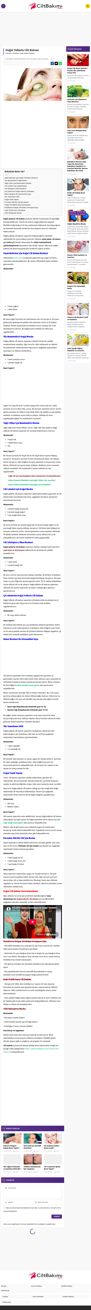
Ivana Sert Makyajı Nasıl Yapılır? (76, 132)
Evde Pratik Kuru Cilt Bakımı (15, 210)
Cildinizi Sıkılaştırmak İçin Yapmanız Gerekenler (32, 1169)
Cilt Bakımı (16, 53)
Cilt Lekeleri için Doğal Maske (16, 186)
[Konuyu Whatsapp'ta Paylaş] (60, 63)
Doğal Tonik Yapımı (12, 200)
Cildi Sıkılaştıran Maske (13, 213)
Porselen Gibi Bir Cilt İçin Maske (17, 202)
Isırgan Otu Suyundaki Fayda (76, 287)
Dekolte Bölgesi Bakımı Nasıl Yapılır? (11, 1147)
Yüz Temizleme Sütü (12, 197)
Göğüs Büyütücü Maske (76, 224)
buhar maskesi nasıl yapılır (28, 685)
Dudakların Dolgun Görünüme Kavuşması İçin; (21, 208)
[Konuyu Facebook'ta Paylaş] (52, 63)
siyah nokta (18, 258)
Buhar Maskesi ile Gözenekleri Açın (18, 194)
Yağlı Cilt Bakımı (43, 59)
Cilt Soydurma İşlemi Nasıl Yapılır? (52, 1168)
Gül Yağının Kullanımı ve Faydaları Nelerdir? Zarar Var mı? (12, 1169)
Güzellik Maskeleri (20, 59)
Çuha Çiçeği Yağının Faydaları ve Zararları (75, 349)
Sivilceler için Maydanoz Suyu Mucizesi (77, 100)
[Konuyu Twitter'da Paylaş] (56, 63)
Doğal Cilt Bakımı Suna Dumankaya (17, 205)
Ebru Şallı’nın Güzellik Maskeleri (32, 1147)
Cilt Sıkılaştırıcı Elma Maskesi (15, 189)
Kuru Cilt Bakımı (32, 59)
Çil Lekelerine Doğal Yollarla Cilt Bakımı (19, 191)
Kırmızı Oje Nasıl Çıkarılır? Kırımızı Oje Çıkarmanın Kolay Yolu (77, 70)
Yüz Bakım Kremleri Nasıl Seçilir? (51, 1147)
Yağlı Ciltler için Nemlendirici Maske (18, 183)
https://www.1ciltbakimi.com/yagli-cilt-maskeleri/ (29, 485)
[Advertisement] (45, 28)
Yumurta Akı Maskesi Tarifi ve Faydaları (77, 318)
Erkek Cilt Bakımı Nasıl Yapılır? (76, 194)
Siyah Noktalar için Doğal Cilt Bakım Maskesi (21, 178)
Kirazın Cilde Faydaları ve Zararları (77, 256)
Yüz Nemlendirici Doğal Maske (16, 181)
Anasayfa (8, 53)
